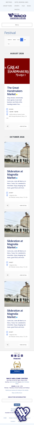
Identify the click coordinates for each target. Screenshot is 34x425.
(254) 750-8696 (25, 382)
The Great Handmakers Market (14, 91)
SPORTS (16, 6)
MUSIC (29, 6)
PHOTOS (17, 9)
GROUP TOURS (7, 6)
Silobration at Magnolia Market (15, 174)
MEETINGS (9, 2)
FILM (23, 6)
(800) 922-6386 (14, 382)
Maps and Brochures (17, 392)
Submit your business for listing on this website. (17, 390)
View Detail (23, 126)
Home (5, 417)
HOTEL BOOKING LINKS (21, 2)
